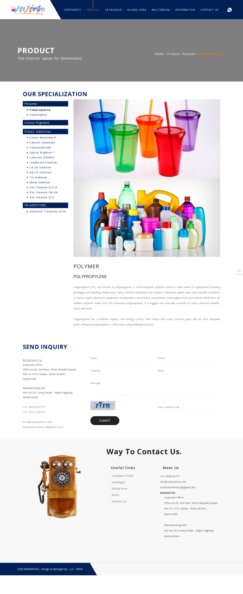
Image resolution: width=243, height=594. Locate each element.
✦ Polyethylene (36, 114)
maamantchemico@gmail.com (43, 427)
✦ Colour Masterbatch (41, 137)
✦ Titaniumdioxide (38, 147)
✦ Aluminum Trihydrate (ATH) (46, 211)
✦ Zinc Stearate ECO (40, 197)
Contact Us (209, 9)
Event (115, 495)
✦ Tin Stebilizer (36, 177)
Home (159, 54)
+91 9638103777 (34, 407)
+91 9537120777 (34, 412)
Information (185, 9)
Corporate (72, 9)
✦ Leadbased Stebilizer (41, 162)
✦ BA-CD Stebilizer (39, 172)
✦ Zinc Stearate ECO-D (41, 187)
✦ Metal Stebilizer (38, 182)
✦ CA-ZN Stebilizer (39, 167)
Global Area (136, 9)
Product (93, 9)
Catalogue (113, 9)
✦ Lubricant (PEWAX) (40, 157)
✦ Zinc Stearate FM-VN (42, 192)
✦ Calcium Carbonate (40, 142)
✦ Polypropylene (38, 109)
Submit (104, 421)
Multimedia (161, 9)
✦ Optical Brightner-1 (40, 152)
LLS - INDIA (76, 569)
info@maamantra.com (38, 422)
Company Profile (123, 475)
